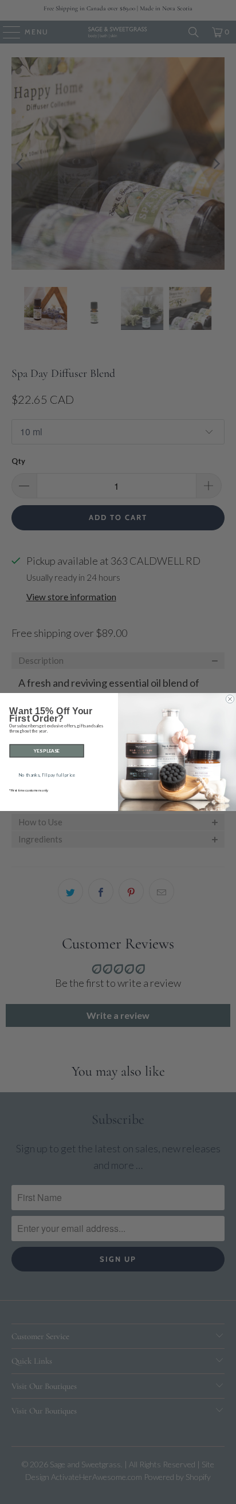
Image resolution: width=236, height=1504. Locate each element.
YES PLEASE (47, 751)
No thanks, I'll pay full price (47, 775)
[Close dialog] (230, 699)
